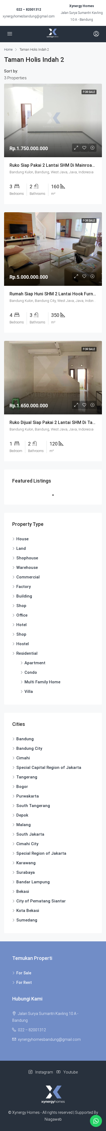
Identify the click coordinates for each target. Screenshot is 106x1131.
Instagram (44, 1072)
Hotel (21, 624)
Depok (22, 815)
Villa (28, 691)
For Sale (23, 973)
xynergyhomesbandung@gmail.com (29, 16)
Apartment (34, 662)
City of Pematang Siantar (41, 901)
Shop (21, 605)
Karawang (26, 862)
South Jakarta (30, 834)
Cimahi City (27, 843)
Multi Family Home (42, 682)
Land (21, 548)
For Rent (24, 982)
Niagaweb (53, 1119)
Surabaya (25, 872)
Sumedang (26, 920)
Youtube (70, 1072)
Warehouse (27, 567)
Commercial (28, 577)
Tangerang (26, 777)
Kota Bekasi (27, 910)
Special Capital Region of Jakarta (48, 767)
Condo (30, 672)
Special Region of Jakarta (41, 853)
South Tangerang (33, 805)
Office (21, 615)
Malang (23, 824)
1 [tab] (55, 495)
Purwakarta (27, 796)
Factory (23, 586)
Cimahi (23, 758)
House (22, 538)
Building (24, 596)
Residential (27, 653)
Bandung (25, 738)
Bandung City (29, 748)
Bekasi (22, 891)
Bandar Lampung (33, 882)
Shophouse (27, 558)
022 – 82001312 (28, 9)
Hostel (22, 643)
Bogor (22, 786)
